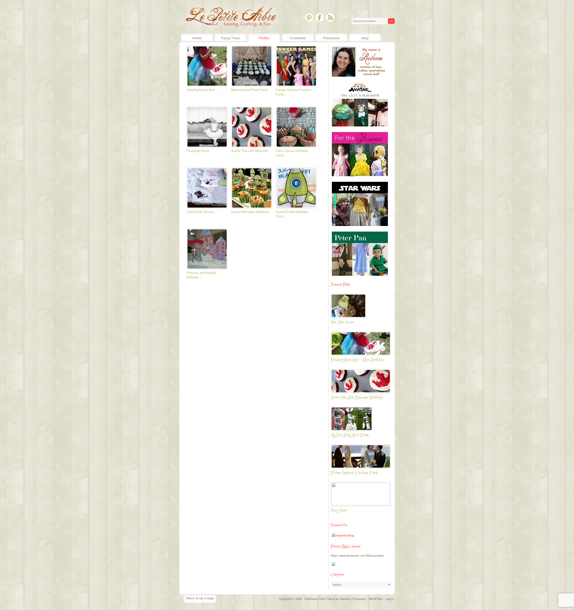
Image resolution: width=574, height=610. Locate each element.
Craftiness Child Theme (319, 599)
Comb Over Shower (201, 212)
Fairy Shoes (339, 511)
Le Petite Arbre (213, 17)
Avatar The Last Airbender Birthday (357, 398)
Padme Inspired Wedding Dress (354, 473)
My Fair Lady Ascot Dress (350, 435)
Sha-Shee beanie (342, 322)
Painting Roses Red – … (203, 90)
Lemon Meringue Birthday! (250, 212)
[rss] (330, 17)
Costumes (298, 38)
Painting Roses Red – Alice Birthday (357, 360)
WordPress (376, 599)
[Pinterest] (309, 17)
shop (365, 38)
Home (197, 38)
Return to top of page (200, 598)
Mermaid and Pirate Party (249, 90)
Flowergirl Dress (198, 151)
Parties (264, 38)
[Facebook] (319, 17)
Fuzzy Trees (230, 38)
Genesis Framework (353, 599)
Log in (390, 599)
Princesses (331, 38)
